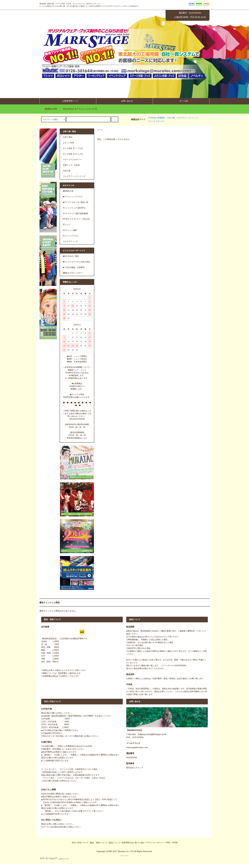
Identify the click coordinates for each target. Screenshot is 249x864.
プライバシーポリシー (155, 843)
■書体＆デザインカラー (73, 273)
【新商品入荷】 (51, 109)
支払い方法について (80, 843)
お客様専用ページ (70, 101)
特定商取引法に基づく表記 (133, 843)
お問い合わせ (127, 101)
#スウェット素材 (70, 230)
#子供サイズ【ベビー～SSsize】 (76, 219)
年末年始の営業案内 (156, 118)
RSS (168, 843)
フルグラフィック (70, 242)
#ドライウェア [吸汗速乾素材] (75, 214)
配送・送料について (98, 843)
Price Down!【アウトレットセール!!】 (80, 109)
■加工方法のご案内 (71, 256)
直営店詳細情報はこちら (77, 438)
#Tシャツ (67, 225)
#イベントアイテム (71, 236)
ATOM (175, 843)
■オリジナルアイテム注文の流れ (76, 262)
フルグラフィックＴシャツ (188, 118)
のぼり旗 (171, 118)
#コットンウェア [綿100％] (74, 208)
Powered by (124, 856)
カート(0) (183, 101)
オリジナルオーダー (156, 121)
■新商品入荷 (68, 191)
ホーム (100, 130)
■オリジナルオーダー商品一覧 (75, 202)
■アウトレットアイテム (73, 197)
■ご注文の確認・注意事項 (74, 267)
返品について (114, 843)
